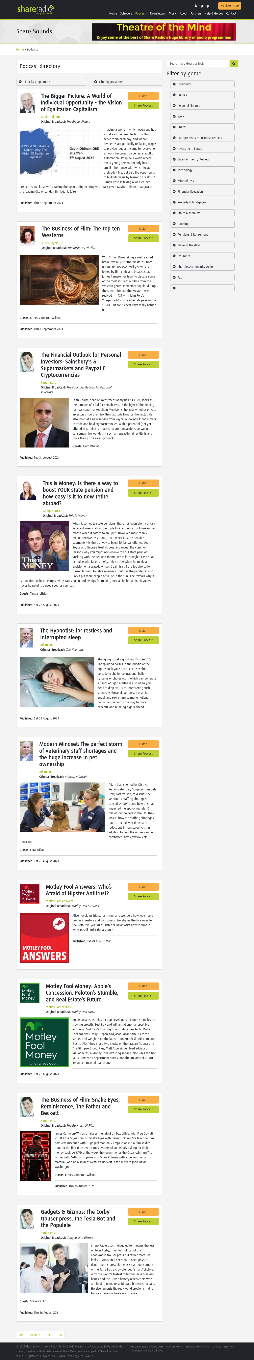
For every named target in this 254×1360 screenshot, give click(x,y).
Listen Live (231, 5)
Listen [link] (143, 96)
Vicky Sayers (50, 243)
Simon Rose (48, 382)
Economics (184, 84)
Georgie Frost (51, 511)
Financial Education (190, 191)
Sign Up (204, 6)
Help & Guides (214, 13)
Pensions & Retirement (193, 234)
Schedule (126, 13)
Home (113, 13)
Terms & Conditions (197, 1346)
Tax (180, 277)
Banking (183, 223)
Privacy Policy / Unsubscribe (146, 1346)
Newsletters (158, 13)
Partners (195, 13)
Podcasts (141, 13)
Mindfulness (186, 180)
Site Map (229, 1346)
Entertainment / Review (193, 159)
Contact (231, 13)
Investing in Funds (190, 148)
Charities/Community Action (196, 266)
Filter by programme (37, 81)
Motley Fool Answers (59, 901)
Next (48, 1335)
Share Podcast (143, 105)
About (183, 13)
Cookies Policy (174, 1346)
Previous (34, 1335)
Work (181, 116)
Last (59, 1335)
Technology (185, 170)
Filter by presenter (111, 81)
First (21, 1335)
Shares (182, 127)
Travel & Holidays (189, 245)
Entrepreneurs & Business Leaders (200, 138)
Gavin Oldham (50, 116)
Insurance (184, 256)
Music (173, 13)
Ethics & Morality (189, 213)
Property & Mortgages (192, 202)
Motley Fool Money (58, 1007)
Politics (182, 95)
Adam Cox (46, 645)
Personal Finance (189, 105)
